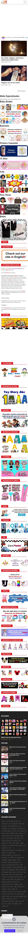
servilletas (13, 889)
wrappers (16, 903)
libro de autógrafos (18, 867)
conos (3, 838)
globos (10, 852)
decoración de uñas (6, 840)
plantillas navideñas (6, 881)
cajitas (3, 833)
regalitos (4, 886)
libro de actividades (6, 867)
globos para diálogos (7, 855)
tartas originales (19, 896)
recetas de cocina (6, 884)
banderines (4, 828)
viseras (9, 903)
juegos (3, 864)
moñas (10, 874)
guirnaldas (4, 857)
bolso (15, 831)
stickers (18, 894)
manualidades (12, 869)
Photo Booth (5, 823)
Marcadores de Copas (13, 821)
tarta (11, 896)
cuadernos (11, 838)
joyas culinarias (15, 862)
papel (11, 877)
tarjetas (3, 896)
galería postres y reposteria (8, 850)
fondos (20, 845)
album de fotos (14, 826)
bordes (22, 831)
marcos (14, 872)
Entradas (5, 915)
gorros (16, 855)
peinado (12, 879)
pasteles (4, 879)
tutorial (11, 898)
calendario (11, 833)
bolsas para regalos (6, 831)
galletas (3, 852)
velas (3, 903)
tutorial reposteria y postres (8, 901)
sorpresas (19, 891)
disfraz (10, 843)
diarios (15, 840)
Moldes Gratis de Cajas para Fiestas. (11, 737)
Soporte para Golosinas (16, 823)
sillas (13, 891)
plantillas (19, 879)
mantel (3, 869)
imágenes (14, 860)
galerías (20, 850)
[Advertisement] (14, 22)
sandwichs (19, 886)
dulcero (17, 843)
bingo (21, 828)
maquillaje (21, 869)
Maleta (3, 821)
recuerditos (15, 884)
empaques (4, 845)
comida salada (16, 835)
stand (12, 894)
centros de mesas (6, 835)
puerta (15, 881)
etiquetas (12, 845)
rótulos (11, 886)
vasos (20, 901)
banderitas (13, 828)
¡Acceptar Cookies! (9, 931)
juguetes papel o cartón (13, 864)
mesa (21, 872)
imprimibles (4, 860)
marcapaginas (5, 872)
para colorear (19, 877)
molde (3, 874)
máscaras (4, 877)
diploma (4, 843)
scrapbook (4, 889)
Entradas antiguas (21, 91)
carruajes (20, 833)
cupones (19, 838)
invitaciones (4, 862)
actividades (4, 826)
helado (11, 857)
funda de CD (4, 848)
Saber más (20, 931)
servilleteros (4, 891)
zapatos (4, 906)
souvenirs (4, 894)
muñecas (18, 874)
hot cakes (19, 857)
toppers (4, 898)
